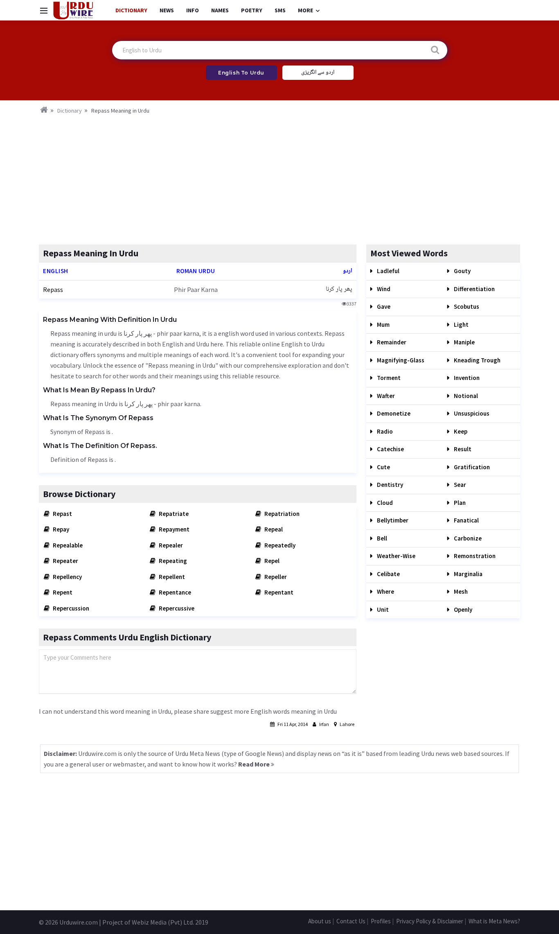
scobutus (466, 306)
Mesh (460, 591)
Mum (383, 324)
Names (220, 10)
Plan (459, 503)
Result (462, 449)
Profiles (381, 921)
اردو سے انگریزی (317, 72)
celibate (388, 574)
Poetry (251, 10)
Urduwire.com (78, 922)
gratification (471, 467)
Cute (383, 467)
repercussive (176, 608)
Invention (466, 378)
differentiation (474, 289)
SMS (280, 10)
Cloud (384, 503)
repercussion (70, 608)
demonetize (393, 413)
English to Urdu (241, 73)
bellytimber (392, 520)
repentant (278, 592)
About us (319, 921)
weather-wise (395, 556)
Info (192, 10)
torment (388, 378)
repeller (275, 577)
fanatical (466, 520)
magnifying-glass (400, 360)
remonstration (474, 556)
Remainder (391, 342)
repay (60, 529)
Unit (382, 609)
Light (461, 324)
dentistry (389, 484)
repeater (65, 561)
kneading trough (476, 360)
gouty (462, 271)
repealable (67, 545)
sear (459, 484)
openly (462, 609)
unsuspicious (471, 413)
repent (62, 592)
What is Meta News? (494, 921)
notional (465, 396)
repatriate (173, 514)
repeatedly (279, 545)
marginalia (467, 574)
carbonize (467, 538)
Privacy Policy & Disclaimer (429, 921)
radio (384, 431)
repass (53, 289)
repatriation (281, 514)
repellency (67, 577)
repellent (171, 577)
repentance (174, 592)
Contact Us (350, 921)
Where (385, 591)
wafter (385, 396)
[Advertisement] (279, 177)
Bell (381, 538)
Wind (383, 289)
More (305, 10)
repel (271, 561)
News (167, 10)
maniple (464, 342)
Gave (383, 306)
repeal (273, 529)
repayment (173, 529)
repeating (172, 561)
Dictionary (131, 10)
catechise (390, 449)
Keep (460, 431)
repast (62, 514)
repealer (170, 545)
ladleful (387, 271)
